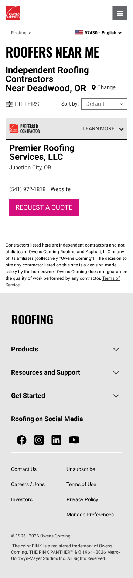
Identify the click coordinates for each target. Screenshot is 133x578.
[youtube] (74, 440)
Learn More (99, 128)
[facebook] (21, 440)
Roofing (19, 32)
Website (61, 189)
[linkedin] (56, 440)
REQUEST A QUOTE (44, 207)
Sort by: (70, 103)
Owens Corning (13, 13)
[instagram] (39, 440)
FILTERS (27, 104)
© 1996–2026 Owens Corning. (41, 536)
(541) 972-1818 (27, 189)
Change (106, 87)
